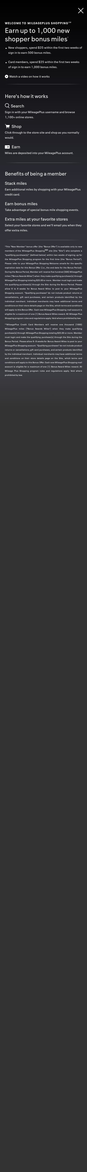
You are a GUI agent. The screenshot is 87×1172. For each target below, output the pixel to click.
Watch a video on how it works (29, 76)
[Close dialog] (80, 10)
